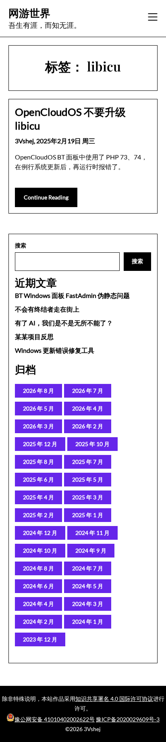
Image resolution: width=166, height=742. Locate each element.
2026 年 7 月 (87, 390)
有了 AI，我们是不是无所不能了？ (64, 323)
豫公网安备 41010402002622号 (55, 719)
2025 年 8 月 (38, 461)
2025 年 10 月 (92, 443)
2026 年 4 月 (87, 408)
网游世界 (29, 13)
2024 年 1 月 (87, 621)
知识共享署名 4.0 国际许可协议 (114, 698)
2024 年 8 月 (38, 568)
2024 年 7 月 (87, 568)
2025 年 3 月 (87, 497)
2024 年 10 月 (40, 550)
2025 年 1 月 (87, 514)
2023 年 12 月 (40, 639)
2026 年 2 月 (87, 426)
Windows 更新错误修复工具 (54, 350)
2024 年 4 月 (38, 603)
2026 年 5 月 (38, 408)
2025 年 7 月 (87, 461)
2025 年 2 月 (38, 514)
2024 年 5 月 (87, 586)
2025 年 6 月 (38, 479)
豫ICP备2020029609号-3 (128, 719)
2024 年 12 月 (40, 532)
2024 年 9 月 (90, 550)
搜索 (20, 245)
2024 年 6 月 (38, 586)
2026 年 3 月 (38, 426)
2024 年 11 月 (92, 532)
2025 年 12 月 (40, 443)
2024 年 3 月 (87, 603)
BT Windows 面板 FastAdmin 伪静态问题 (72, 295)
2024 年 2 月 (38, 621)
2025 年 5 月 (87, 479)
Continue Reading (46, 197)
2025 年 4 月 (38, 497)
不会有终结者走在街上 (47, 309)
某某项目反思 (34, 336)
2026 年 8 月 (38, 390)
